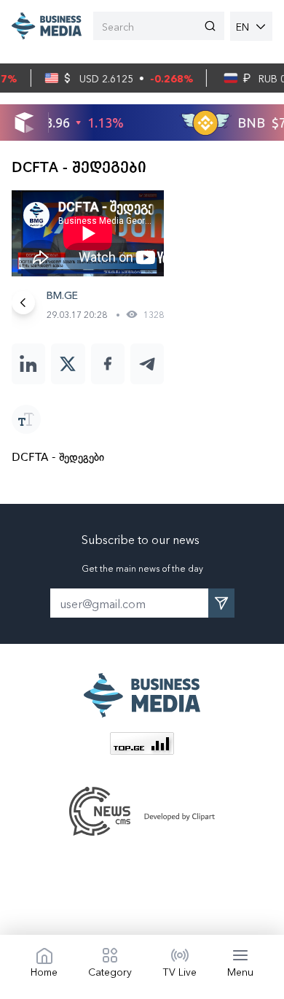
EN (242, 26)
